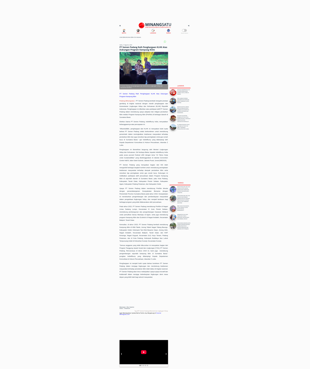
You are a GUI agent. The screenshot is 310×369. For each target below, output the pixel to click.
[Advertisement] (155, 11)
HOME (121, 37)
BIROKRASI (128, 37)
